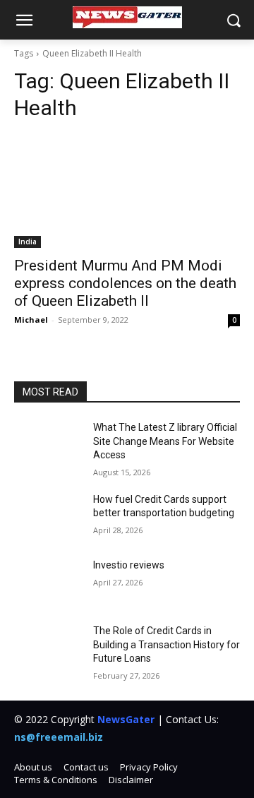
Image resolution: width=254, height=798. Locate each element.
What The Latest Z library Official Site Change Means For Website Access (165, 441)
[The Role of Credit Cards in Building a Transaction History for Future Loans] (48, 648)
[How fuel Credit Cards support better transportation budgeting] (48, 516)
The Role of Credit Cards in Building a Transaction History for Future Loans (166, 644)
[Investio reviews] (48, 582)
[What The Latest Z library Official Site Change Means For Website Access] (48, 444)
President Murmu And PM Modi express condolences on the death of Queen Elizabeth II (125, 283)
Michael (31, 319)
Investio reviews (128, 565)
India (27, 241)
